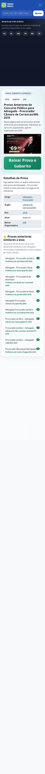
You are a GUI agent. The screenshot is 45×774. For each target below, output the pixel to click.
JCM (24, 222)
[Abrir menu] (40, 5)
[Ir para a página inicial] (7, 5)
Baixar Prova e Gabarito (22, 163)
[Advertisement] (22, 62)
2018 (25, 212)
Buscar (38, 13)
